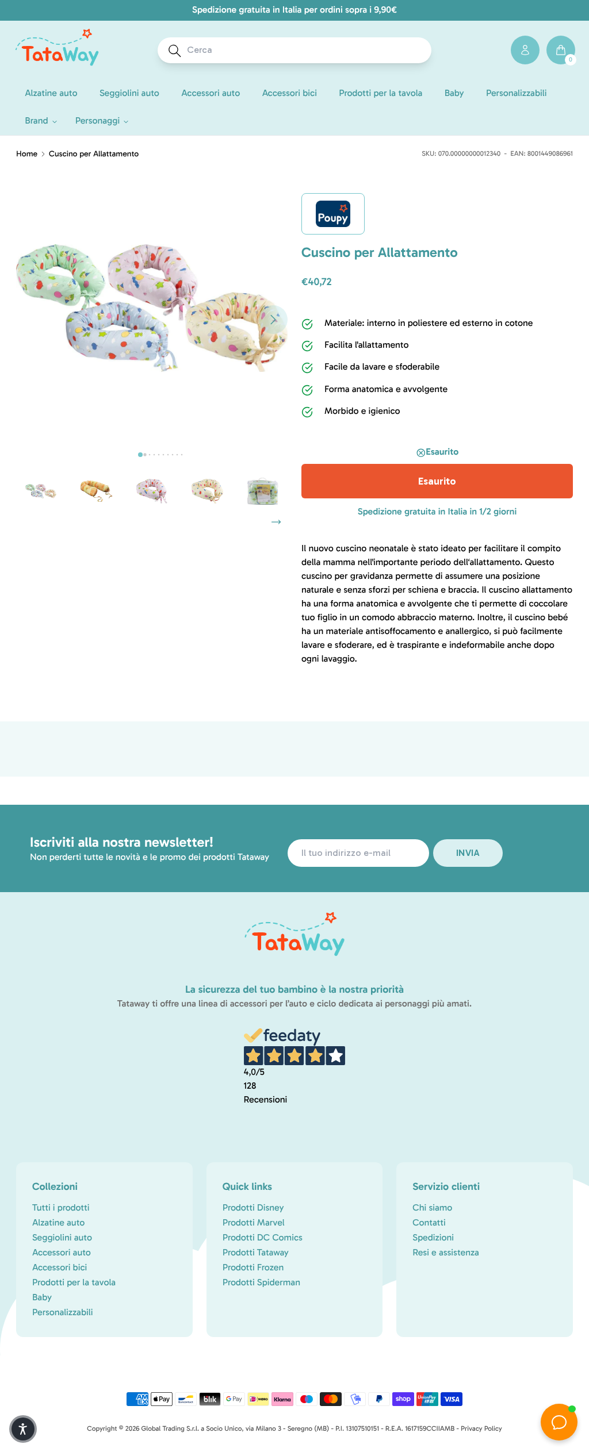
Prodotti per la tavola (74, 1282)
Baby (42, 1297)
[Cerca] (175, 51)
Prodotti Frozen (253, 1267)
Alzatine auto (58, 1222)
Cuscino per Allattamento (94, 154)
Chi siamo (432, 1208)
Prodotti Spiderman (261, 1282)
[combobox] (305, 50)
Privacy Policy (481, 1429)
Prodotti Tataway (256, 1252)
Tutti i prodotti (60, 1208)
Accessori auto (61, 1252)
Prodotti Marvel (254, 1222)
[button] (39, 121)
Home (26, 154)
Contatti (428, 1222)
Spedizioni (433, 1237)
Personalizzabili (62, 1312)
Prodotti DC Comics (263, 1237)
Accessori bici (59, 1267)
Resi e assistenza (445, 1252)
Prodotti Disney (253, 1208)
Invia (468, 852)
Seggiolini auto (62, 1237)
